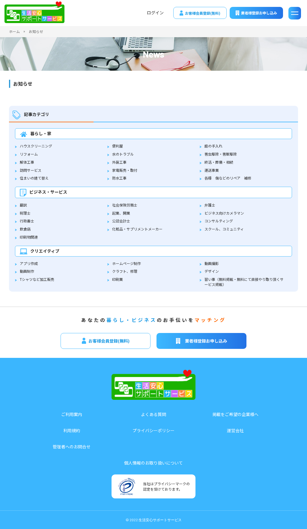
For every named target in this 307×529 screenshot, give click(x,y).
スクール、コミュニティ (224, 228)
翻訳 (23, 204)
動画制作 (27, 271)
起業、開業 (121, 212)
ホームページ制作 (126, 263)
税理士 (25, 212)
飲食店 (25, 228)
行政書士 (27, 220)
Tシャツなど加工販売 (37, 279)
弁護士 (209, 204)
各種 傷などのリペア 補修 (227, 177)
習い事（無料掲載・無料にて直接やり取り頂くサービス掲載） (244, 282)
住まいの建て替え (34, 177)
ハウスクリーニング (36, 145)
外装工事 (119, 162)
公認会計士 (121, 220)
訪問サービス (30, 170)
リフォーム (29, 153)
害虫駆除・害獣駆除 (220, 153)
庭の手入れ (213, 145)
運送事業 (211, 170)
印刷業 (117, 279)
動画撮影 (211, 263)
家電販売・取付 (124, 170)
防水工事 (119, 177)
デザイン (211, 271)
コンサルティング (218, 220)
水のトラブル (123, 153)
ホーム (14, 31)
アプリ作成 (29, 263)
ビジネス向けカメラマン (224, 212)
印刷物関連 (29, 236)
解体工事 (27, 162)
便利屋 (117, 145)
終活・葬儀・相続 (218, 162)
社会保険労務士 (124, 204)
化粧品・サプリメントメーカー (137, 228)
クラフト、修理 (124, 271)
